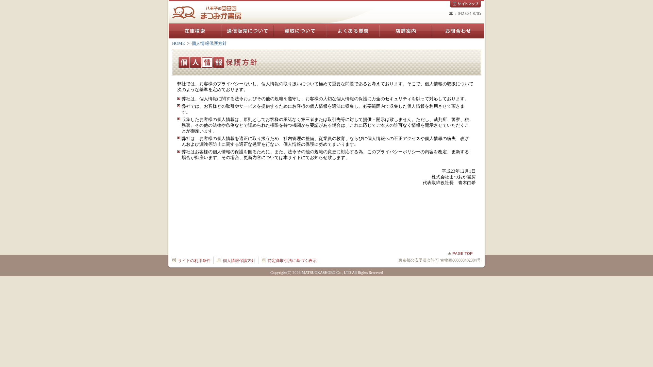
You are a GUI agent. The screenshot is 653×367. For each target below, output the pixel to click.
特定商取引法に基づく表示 (292, 260)
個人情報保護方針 (239, 260)
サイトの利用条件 (194, 260)
